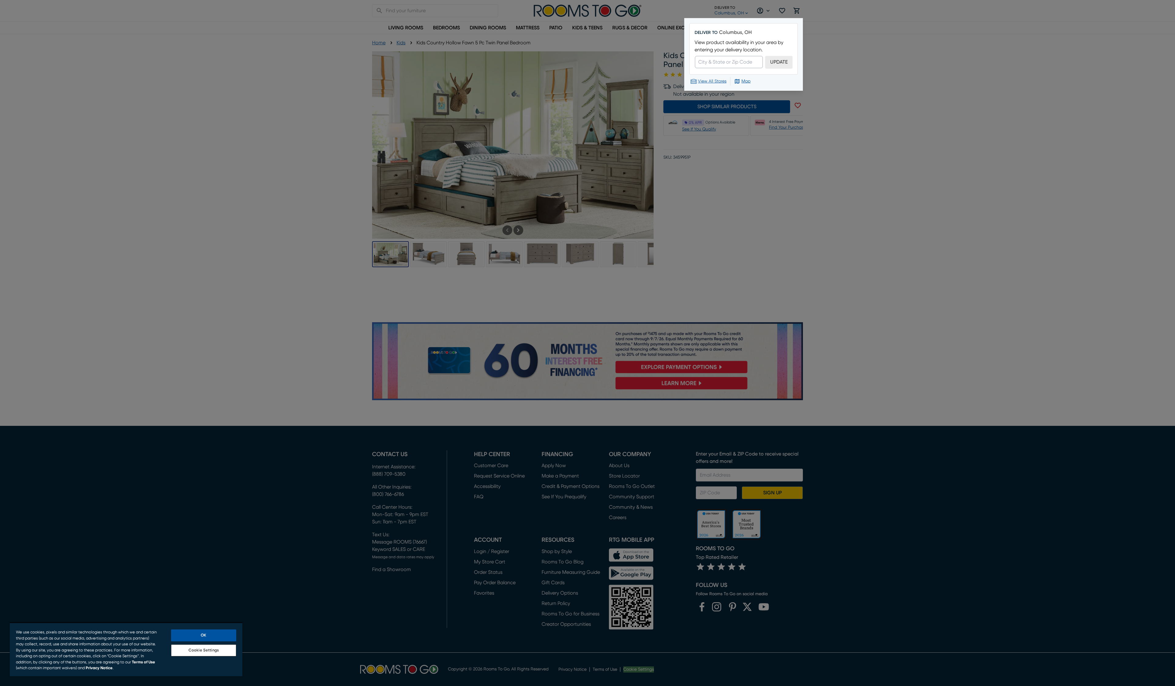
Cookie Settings (203, 650)
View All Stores (712, 81)
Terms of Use (143, 662)
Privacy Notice (99, 668)
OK (203, 635)
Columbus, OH (735, 32)
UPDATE (779, 62)
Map (746, 81)
